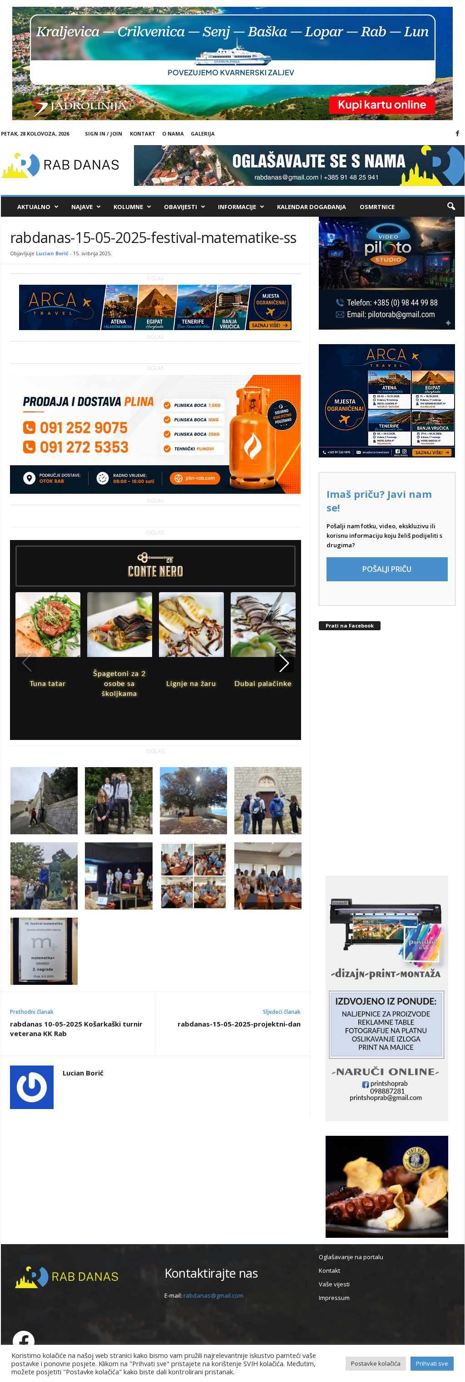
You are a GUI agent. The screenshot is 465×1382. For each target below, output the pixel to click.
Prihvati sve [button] (432, 1363)
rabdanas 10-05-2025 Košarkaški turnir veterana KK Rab (76, 1028)
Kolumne (128, 207)
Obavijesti (180, 207)
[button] (451, 207)
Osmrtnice (377, 207)
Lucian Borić (52, 253)
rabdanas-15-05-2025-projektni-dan (239, 1023)
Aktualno (33, 207)
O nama (173, 133)
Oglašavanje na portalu (351, 1257)
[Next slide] (284, 662)
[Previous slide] (26, 662)
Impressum (334, 1298)
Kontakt (142, 133)
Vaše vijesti (334, 1284)
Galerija (203, 133)
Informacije (237, 207)
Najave (82, 207)
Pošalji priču (386, 569)
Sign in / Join (103, 133)
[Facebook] (457, 134)
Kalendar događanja (311, 207)
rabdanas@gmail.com (213, 1295)
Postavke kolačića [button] (376, 1363)
